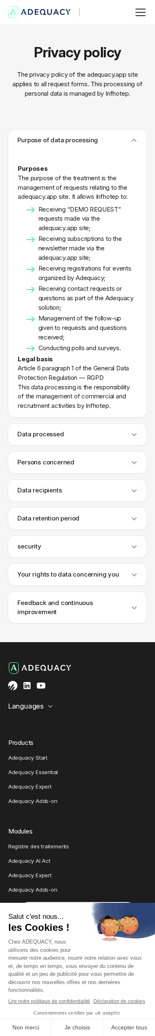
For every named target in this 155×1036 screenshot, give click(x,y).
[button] (139, 12)
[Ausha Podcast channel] (13, 685)
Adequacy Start (28, 757)
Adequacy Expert (30, 786)
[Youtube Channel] (41, 685)
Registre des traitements (38, 846)
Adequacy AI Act (29, 860)
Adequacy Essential (33, 772)
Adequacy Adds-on (32, 801)
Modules (20, 831)
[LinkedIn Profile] (27, 685)
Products (20, 742)
